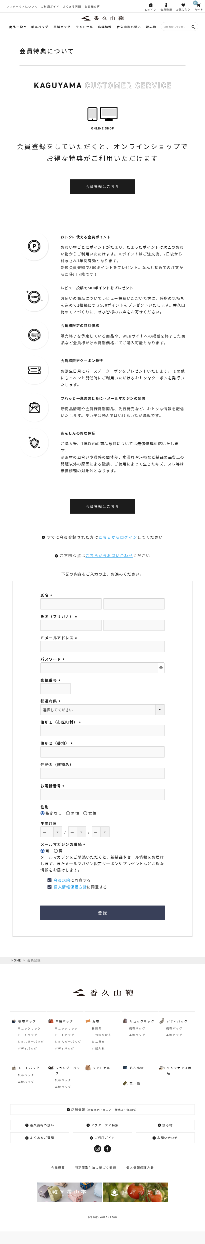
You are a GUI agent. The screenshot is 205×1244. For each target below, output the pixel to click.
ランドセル (84, 27)
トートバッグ (28, 1035)
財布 (96, 1021)
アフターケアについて (22, 6)
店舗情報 (105, 27)
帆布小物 (137, 1068)
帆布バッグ (39, 27)
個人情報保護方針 (70, 886)
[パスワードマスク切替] (161, 668)
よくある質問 (72, 6)
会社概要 (58, 1167)
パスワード (53, 659)
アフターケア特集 (104, 1125)
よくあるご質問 (42, 1137)
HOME (16, 960)
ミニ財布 (98, 1042)
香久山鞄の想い (129, 27)
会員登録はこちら (102, 186)
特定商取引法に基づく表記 (95, 1167)
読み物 (151, 27)
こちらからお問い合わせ (109, 555)
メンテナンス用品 (179, 1070)
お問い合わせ (167, 1137)
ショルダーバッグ (31, 1042)
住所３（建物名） (57, 764)
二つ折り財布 (102, 1035)
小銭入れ (98, 1048)
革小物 (135, 1083)
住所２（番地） (57, 743)
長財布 (97, 1028)
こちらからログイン (117, 537)
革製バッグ (62, 27)
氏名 (47, 595)
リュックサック (29, 1028)
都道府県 (51, 701)
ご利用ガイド (50, 6)
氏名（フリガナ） (59, 616)
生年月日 (48, 823)
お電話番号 (53, 785)
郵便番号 (51, 680)
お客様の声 (92, 6)
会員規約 (62, 880)
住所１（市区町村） (61, 722)
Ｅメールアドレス (59, 637)
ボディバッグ (28, 1048)
